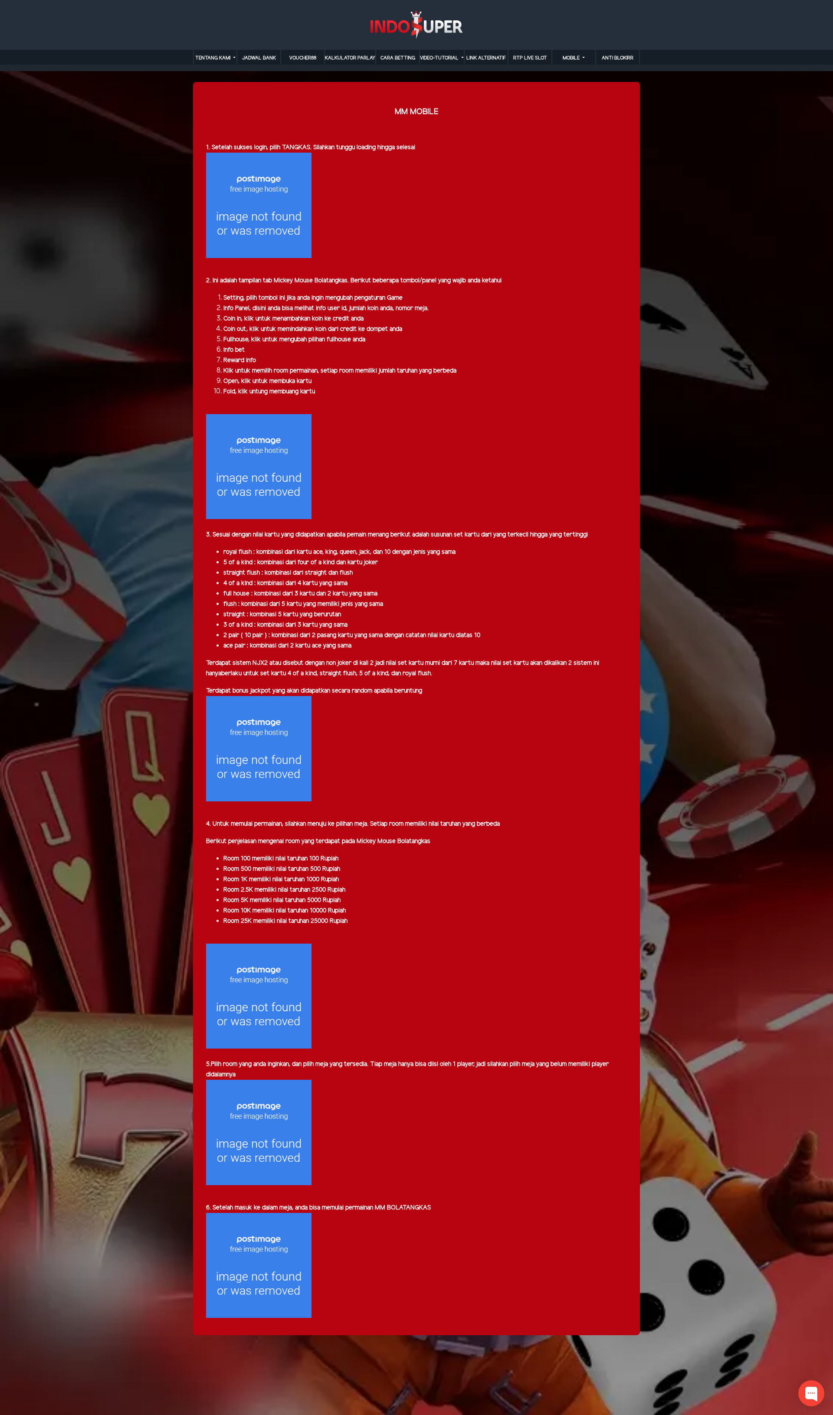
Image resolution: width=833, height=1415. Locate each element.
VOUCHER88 (302, 58)
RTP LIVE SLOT (530, 58)
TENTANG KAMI (213, 58)
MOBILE (572, 58)
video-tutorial (440, 58)
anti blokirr (617, 58)
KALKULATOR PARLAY (350, 58)
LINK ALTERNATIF (486, 58)
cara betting (397, 58)
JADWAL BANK (259, 58)
